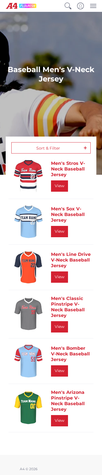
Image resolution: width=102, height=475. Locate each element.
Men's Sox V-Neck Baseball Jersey (68, 214)
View (59, 185)
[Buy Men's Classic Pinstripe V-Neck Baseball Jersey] (28, 314)
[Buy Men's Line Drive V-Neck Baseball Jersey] (28, 267)
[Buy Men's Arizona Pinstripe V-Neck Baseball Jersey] (28, 408)
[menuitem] (68, 6)
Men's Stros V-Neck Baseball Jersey (68, 169)
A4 (22, 469)
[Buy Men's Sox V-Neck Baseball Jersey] (28, 222)
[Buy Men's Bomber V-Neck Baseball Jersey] (28, 361)
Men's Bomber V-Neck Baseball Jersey (70, 354)
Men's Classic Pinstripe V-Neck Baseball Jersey (68, 307)
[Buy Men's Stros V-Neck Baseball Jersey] (28, 176)
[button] (68, 6)
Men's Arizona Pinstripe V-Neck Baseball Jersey (68, 401)
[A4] (21, 6)
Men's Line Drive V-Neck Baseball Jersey (71, 260)
